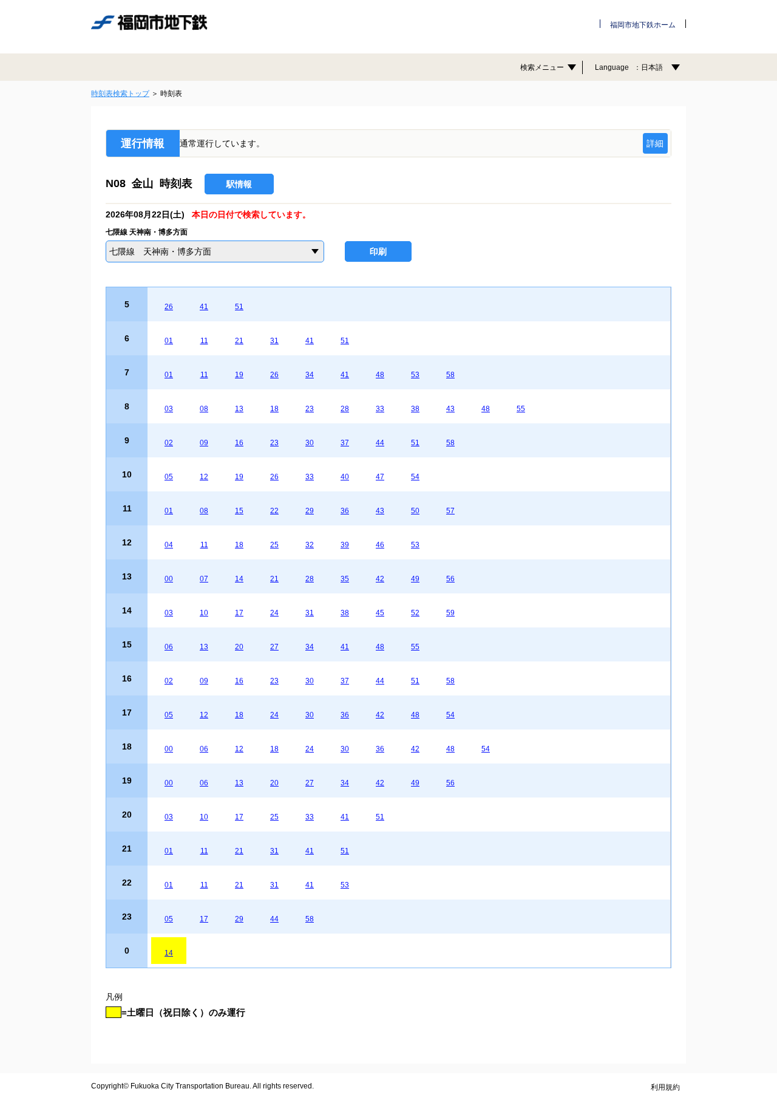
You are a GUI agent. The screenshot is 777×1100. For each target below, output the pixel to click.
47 (380, 477)
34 (309, 375)
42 (380, 579)
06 (169, 647)
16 (239, 443)
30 (309, 443)
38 (415, 409)
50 (415, 511)
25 (274, 545)
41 (204, 306)
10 (204, 613)
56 (450, 579)
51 (239, 306)
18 (274, 409)
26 (169, 306)
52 (415, 613)
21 (239, 340)
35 (345, 579)
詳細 (654, 143)
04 (169, 545)
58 (450, 375)
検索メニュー (542, 67)
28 (345, 409)
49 (415, 579)
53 (415, 375)
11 (204, 340)
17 (239, 613)
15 (239, 511)
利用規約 (665, 1087)
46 (380, 545)
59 (450, 613)
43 (450, 409)
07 (204, 579)
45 (380, 613)
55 (521, 409)
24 (274, 613)
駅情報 (239, 184)
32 (309, 545)
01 (169, 340)
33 (380, 409)
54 (415, 477)
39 (345, 545)
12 (204, 477)
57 (450, 511)
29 (309, 511)
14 (239, 579)
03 (169, 409)
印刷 (378, 251)
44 (380, 443)
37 (345, 443)
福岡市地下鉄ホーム (643, 25)
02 (169, 443)
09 (204, 443)
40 (345, 477)
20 (239, 647)
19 (239, 375)
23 (309, 409)
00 (169, 579)
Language (629, 67)
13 (239, 409)
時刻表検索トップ (120, 93)
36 (345, 511)
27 (274, 647)
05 (169, 477)
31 (274, 340)
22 (274, 511)
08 (204, 409)
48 (380, 375)
